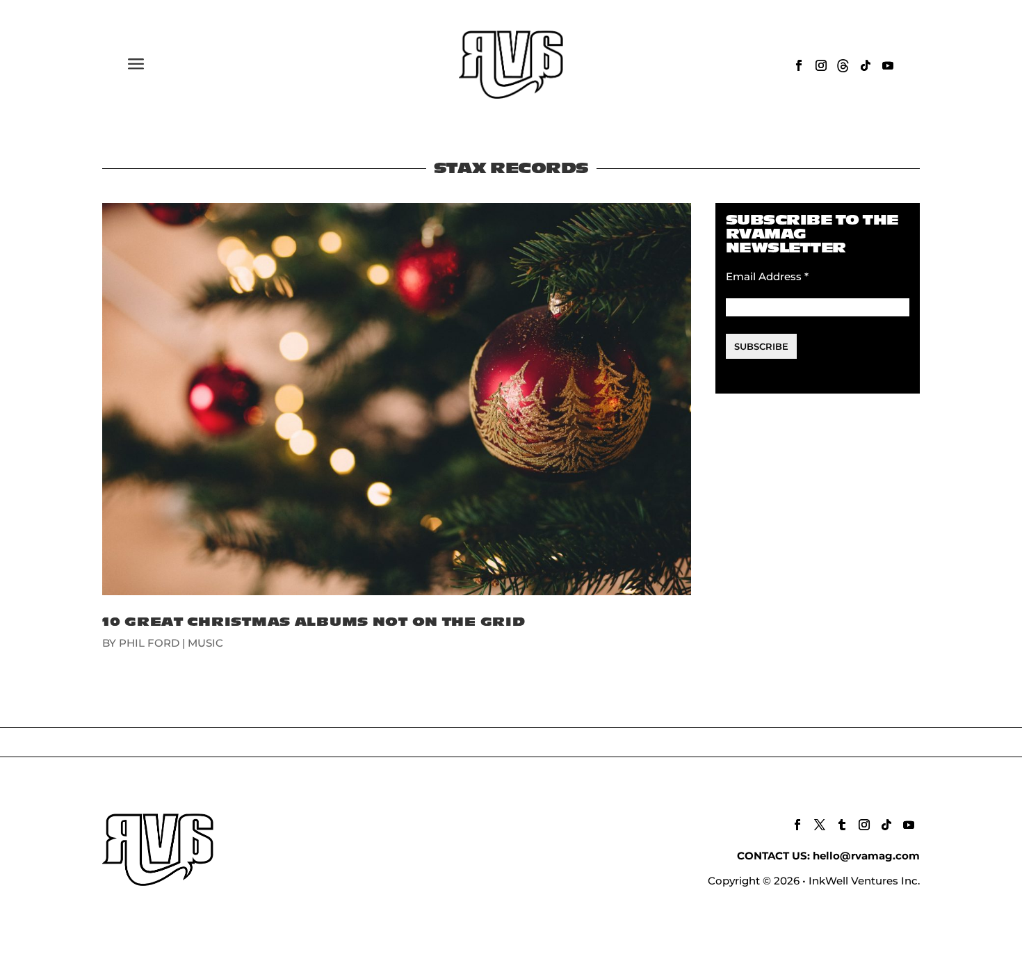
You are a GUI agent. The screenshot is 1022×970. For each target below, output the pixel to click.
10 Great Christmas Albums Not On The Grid (314, 622)
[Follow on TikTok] (865, 65)
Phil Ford (149, 642)
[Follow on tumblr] (842, 825)
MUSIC (205, 642)
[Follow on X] (820, 825)
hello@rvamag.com (866, 855)
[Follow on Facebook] (799, 65)
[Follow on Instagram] (821, 65)
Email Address (767, 276)
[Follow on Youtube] (888, 65)
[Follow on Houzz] (843, 65)
